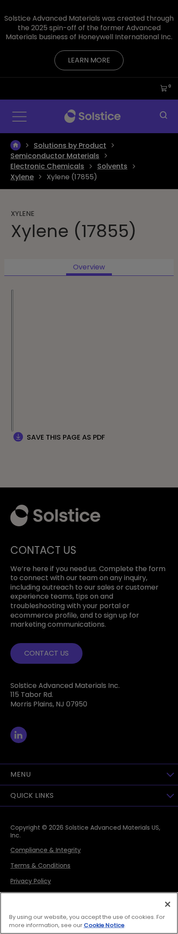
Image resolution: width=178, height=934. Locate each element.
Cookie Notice (104, 925)
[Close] (167, 904)
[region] (89, 913)
